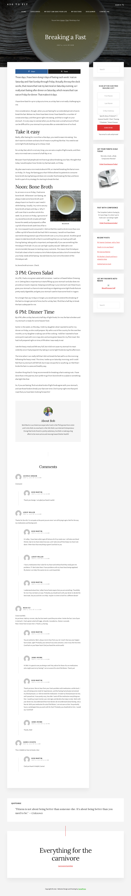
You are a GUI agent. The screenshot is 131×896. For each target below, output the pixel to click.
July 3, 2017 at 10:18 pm (41, 723)
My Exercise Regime (103, 252)
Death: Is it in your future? (105, 247)
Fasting (116, 119)
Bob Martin (37, 492)
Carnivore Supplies (65, 866)
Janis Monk (37, 657)
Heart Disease (113, 122)
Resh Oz (26, 608)
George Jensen (30, 476)
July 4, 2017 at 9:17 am (40, 760)
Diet (111, 119)
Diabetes (104, 122)
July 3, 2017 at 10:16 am (32, 477)
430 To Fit (17, 4)
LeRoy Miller (29, 512)
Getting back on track (104, 264)
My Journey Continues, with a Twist (108, 242)
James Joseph (29, 742)
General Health (103, 119)
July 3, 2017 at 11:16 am (41, 533)
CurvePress (82, 889)
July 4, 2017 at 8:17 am (32, 744)
